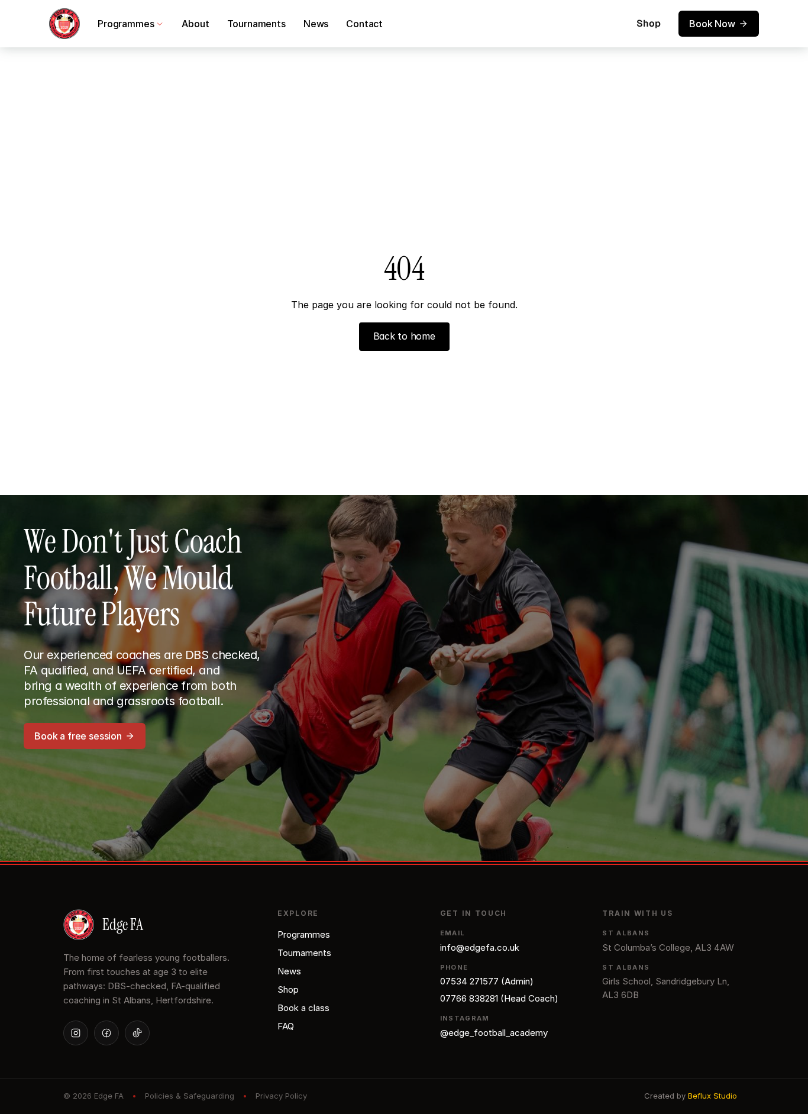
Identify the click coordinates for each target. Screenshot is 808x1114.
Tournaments (256, 24)
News (315, 24)
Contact (364, 24)
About (195, 24)
